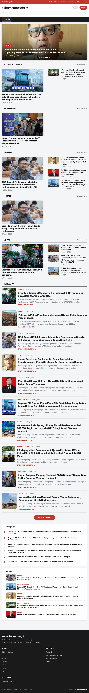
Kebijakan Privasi (52, 658)
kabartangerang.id (15, 8)
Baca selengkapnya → (27, 305)
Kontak (48, 662)
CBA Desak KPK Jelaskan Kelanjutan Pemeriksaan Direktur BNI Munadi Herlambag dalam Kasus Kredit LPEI (52, 338)
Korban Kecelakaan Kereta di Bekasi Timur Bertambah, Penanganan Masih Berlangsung (50, 499)
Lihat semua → (82, 64)
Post (3, 671)
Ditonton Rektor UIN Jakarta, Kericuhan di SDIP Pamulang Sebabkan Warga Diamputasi (51, 294)
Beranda (6, 19)
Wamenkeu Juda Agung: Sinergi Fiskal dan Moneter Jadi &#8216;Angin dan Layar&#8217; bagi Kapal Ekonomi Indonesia (49, 428)
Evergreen (64, 2)
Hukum (71, 2)
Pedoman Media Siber (54, 655)
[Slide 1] (39, 57)
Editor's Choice (54, 2)
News (4, 668)
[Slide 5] (49, 57)
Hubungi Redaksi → (9, 681)
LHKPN (77, 2)
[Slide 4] (46, 57)
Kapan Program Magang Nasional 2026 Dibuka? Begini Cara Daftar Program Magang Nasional (52, 476)
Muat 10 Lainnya (44, 517)
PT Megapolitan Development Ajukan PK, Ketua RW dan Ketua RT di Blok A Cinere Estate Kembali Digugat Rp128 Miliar (49, 453)
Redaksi (49, 652)
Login (83, 7)
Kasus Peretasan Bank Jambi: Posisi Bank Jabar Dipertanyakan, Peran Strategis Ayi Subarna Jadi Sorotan (50, 360)
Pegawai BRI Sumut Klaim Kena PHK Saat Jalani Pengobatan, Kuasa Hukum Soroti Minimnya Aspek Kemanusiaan (52, 405)
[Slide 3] (43, 57)
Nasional (84, 2)
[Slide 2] (41, 57)
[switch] (75, 7)
